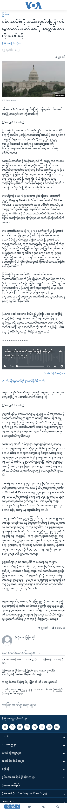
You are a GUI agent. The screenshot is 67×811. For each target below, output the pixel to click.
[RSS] (42, 727)
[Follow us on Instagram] (27, 727)
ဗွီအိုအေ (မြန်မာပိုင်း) (11, 43)
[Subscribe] (57, 727)
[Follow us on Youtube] (20, 727)
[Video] (29, 807)
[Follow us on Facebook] (5, 727)
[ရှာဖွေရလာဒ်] (58, 807)
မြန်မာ (5, 14)
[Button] (60, 57)
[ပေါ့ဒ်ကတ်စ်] (49, 727)
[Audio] (43, 807)
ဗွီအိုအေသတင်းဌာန (17, 355)
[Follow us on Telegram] (35, 727)
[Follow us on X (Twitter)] (12, 727)
